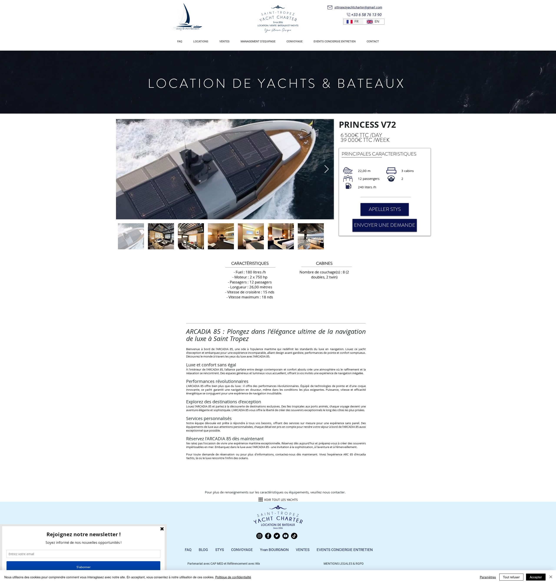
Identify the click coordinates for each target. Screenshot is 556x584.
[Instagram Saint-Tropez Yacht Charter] (259, 536)
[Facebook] (268, 536)
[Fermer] (550, 577)
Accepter (536, 577)
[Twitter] (277, 536)
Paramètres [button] (488, 577)
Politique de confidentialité (233, 577)
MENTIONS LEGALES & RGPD (344, 563)
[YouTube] (285, 536)
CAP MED (216, 563)
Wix (257, 563)
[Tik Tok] (294, 536)
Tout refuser (511, 577)
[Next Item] (326, 169)
